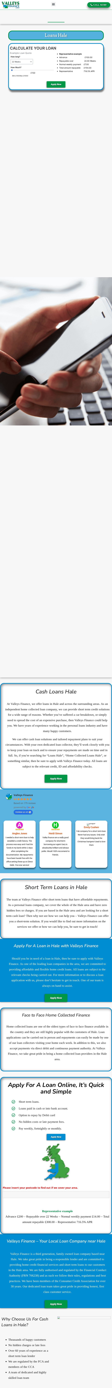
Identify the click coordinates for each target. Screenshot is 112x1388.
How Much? (16, 67)
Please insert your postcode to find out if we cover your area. (40, 1187)
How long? (15, 56)
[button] (53, 4)
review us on (21, 811)
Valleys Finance (23, 795)
